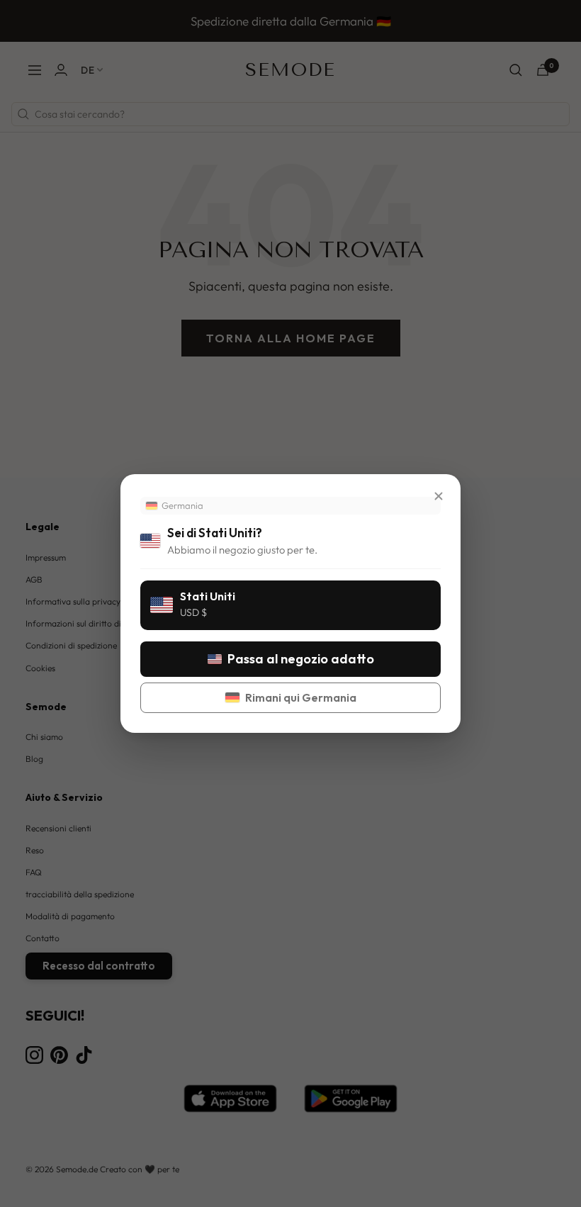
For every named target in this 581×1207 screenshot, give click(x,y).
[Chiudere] (438, 496)
